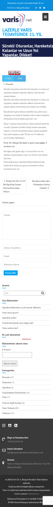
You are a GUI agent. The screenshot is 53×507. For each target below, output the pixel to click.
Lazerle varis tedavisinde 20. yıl (30, 3)
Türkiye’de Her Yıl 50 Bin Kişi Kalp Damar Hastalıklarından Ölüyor (14, 186)
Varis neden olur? (10, 328)
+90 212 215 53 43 (15, 441)
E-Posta (6, 349)
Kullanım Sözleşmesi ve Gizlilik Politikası (26, 498)
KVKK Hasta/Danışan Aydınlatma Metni (26, 502)
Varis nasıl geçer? (10, 312)
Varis (4, 397)
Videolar (6, 413)
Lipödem (6, 387)
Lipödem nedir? (9, 317)
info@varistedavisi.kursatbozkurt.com (25, 452)
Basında (9, 84)
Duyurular (6, 382)
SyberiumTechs (33, 494)
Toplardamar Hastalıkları (14, 392)
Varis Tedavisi (8, 408)
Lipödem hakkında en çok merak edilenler (21, 307)
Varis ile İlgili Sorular (12, 402)
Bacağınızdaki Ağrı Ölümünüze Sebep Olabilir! (41, 184)
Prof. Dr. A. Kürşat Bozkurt (18, 7)
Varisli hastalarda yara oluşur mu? (17, 322)
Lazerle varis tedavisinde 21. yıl (22, 32)
